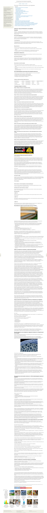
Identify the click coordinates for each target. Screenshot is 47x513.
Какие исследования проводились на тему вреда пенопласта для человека (25, 24)
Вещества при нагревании (31, 484)
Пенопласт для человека (21, 485)
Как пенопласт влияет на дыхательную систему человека (22, 20)
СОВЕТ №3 (17, 19)
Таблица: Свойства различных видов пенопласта (22, 11)
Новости (23, 3)
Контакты (17, 510)
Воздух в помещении (30, 485)
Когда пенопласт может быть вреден (20, 10)
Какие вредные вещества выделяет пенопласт (21, 13)
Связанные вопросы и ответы (19, 12)
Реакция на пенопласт (36, 484)
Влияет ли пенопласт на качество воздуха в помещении (22, 25)
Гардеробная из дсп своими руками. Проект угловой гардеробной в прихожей (8, 15)
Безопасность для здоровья (18, 484)
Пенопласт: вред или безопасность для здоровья (21, 7)
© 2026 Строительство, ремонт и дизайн (7, 510)
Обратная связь (30, 510)
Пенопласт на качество (26, 485)
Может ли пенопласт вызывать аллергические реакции (22, 21)
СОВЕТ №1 (17, 18)
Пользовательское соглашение (21, 510)
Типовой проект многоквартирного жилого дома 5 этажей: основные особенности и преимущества (8, 18)
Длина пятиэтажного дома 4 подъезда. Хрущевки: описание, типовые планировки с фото (8, 25)
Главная (20, 3)
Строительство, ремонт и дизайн (23, 1)
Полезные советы (18, 17)
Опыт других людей (18, 14)
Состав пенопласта (18, 8)
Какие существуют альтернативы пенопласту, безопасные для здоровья (24, 22)
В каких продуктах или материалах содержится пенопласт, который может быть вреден (26, 23)
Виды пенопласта (18, 9)
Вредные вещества (39, 484)
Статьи (26, 3)
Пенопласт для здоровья (26, 484)
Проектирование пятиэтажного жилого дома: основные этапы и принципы (8, 22)
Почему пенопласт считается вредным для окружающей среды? (24, 15)
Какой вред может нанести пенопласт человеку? (22, 16)
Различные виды (22, 484)
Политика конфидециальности (19, 511)
